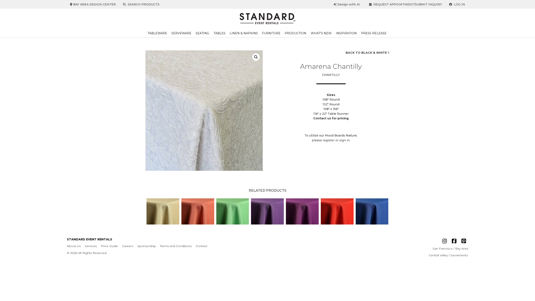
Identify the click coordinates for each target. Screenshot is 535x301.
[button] (256, 57)
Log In (459, 4)
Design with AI (348, 4)
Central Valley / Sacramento (448, 255)
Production (295, 33)
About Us (74, 246)
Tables (219, 33)
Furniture (271, 33)
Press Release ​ (374, 33)
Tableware (157, 33)
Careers (127, 246)
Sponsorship (146, 246)
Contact (201, 246)
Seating (202, 33)
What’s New (321, 33)
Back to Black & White (367, 53)
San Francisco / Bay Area (450, 248)
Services (91, 246)
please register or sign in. (331, 140)
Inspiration (346, 33)
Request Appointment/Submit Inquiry (407, 4)
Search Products (143, 4)
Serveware (181, 33)
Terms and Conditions (176, 246)
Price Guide (109, 246)
